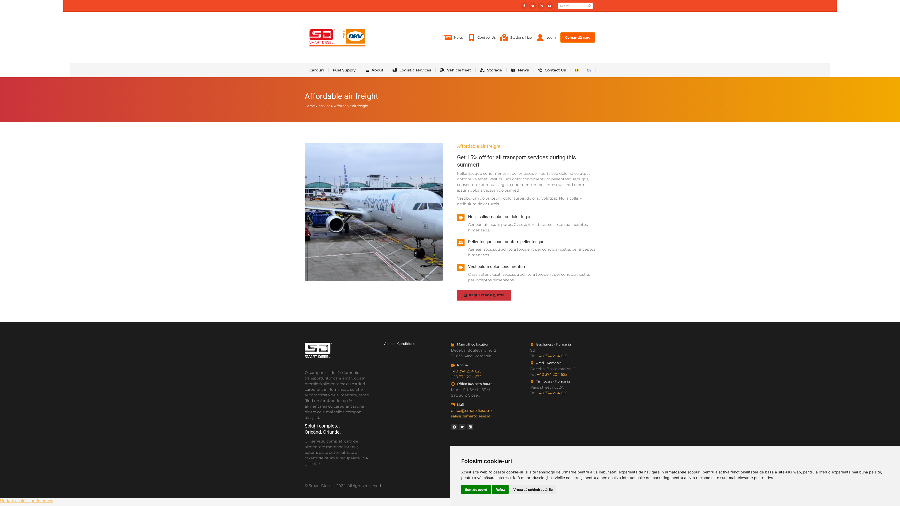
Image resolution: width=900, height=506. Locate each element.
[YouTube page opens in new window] (549, 5)
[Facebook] (454, 427)
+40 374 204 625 (466, 371)
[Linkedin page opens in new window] (541, 5)
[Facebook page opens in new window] (524, 5)
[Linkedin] (470, 427)
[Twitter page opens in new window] (532, 5)
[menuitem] (453, 37)
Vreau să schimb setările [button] (533, 489)
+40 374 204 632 (466, 377)
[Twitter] (462, 427)
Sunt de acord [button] (476, 489)
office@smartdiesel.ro (471, 410)
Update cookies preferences (26, 501)
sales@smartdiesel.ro (471, 416)
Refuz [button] (500, 489)
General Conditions (399, 344)
